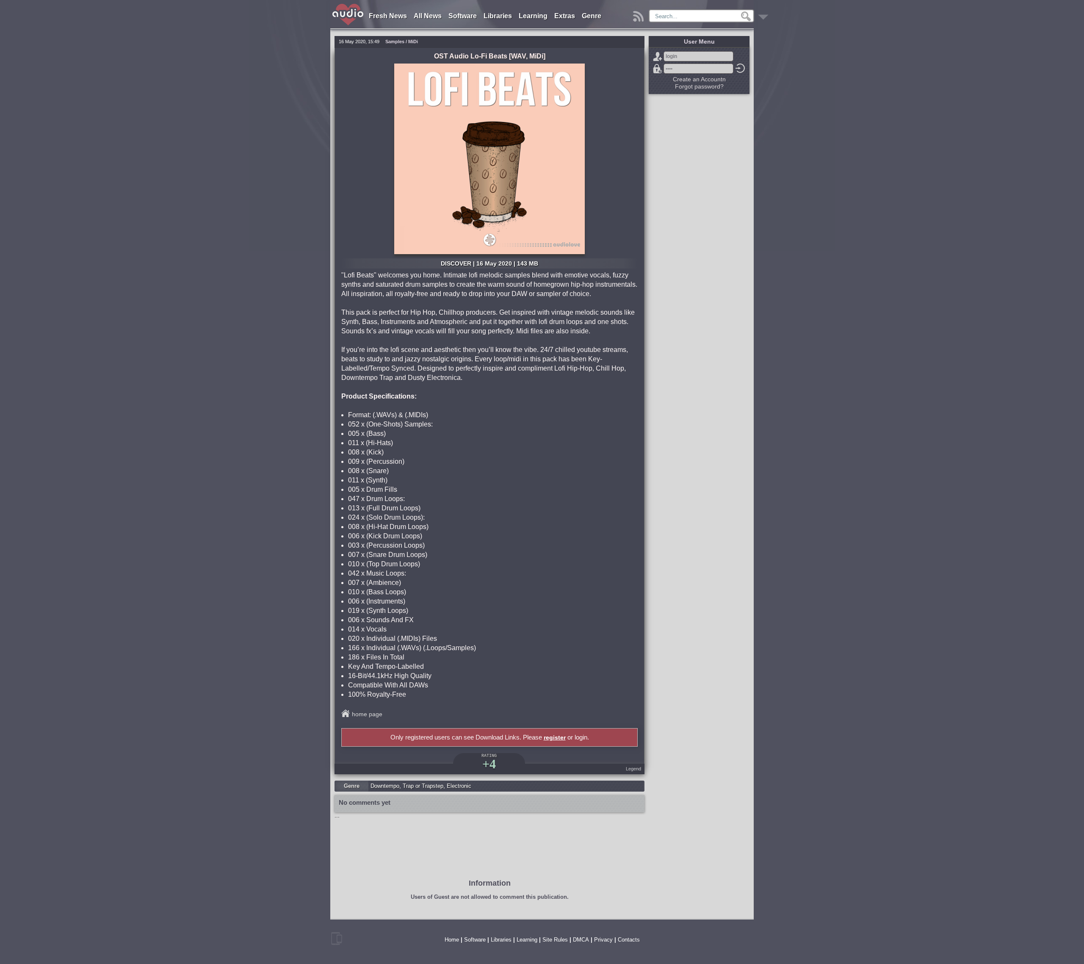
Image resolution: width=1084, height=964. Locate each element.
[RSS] (639, 14)
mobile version (336, 938)
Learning (533, 15)
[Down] (764, 14)
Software (462, 15)
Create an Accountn (699, 79)
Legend (633, 768)
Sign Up (657, 56)
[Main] (348, 5)
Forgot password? (657, 68)
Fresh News (388, 15)
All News (428, 15)
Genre (591, 15)
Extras (564, 15)
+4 (489, 764)
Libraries (498, 15)
